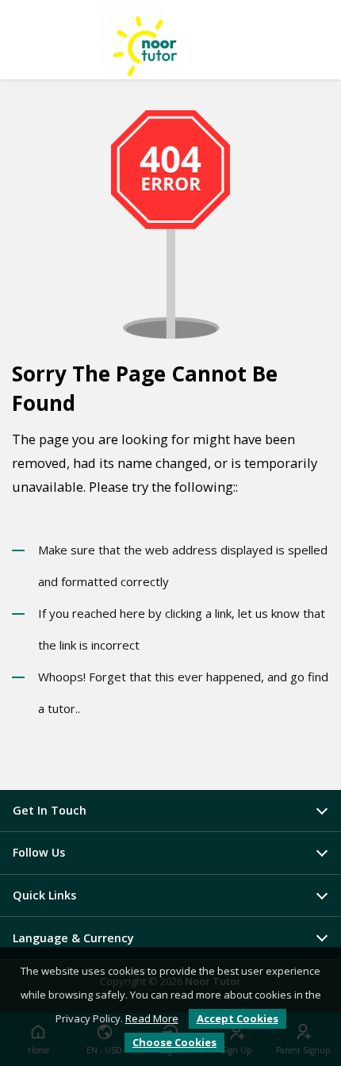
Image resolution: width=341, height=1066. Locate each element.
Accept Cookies (237, 1018)
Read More (151, 1018)
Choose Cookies (174, 1042)
